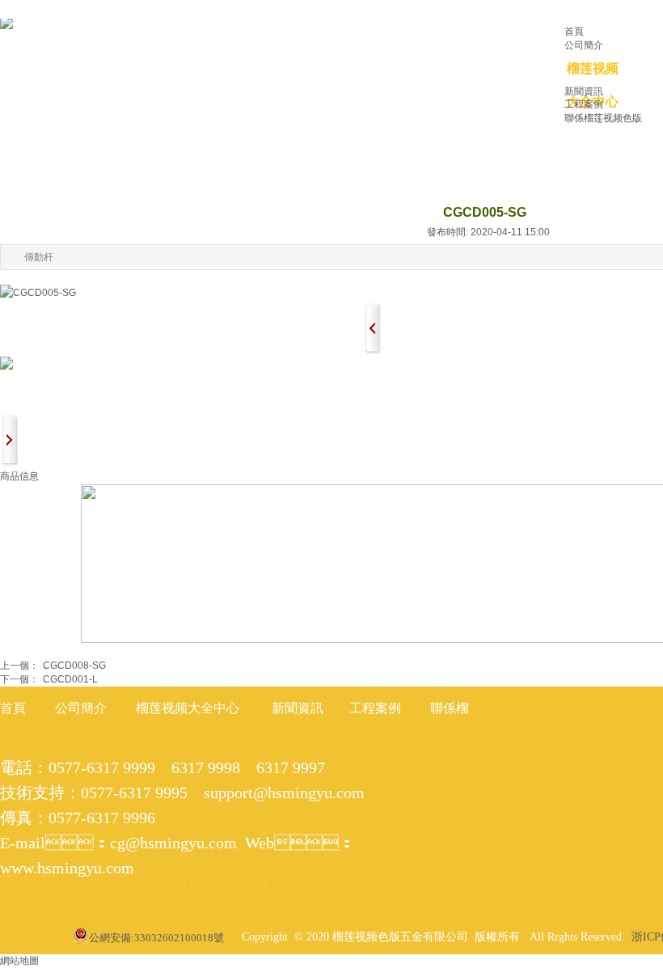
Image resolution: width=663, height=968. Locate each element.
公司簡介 (583, 45)
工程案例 (583, 104)
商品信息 (19, 476)
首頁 (574, 31)
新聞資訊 (583, 91)
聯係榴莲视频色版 (603, 118)
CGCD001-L (49, 679)
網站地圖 (19, 960)
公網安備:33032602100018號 (156, 938)
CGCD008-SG (53, 665)
